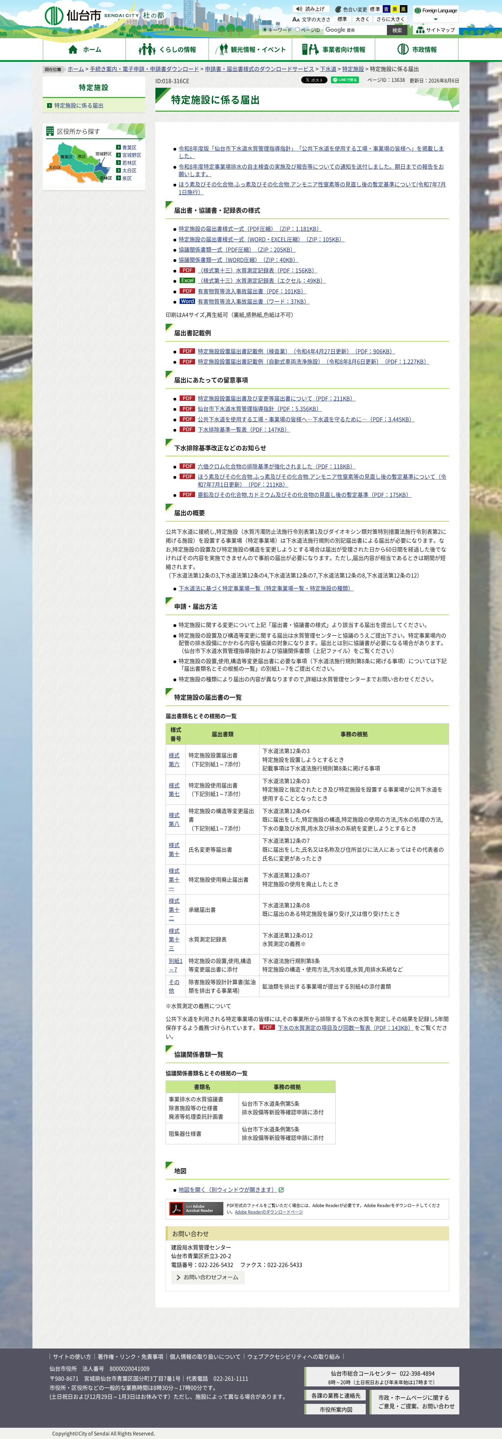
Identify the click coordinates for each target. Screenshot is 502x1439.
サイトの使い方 (72, 1356)
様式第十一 (174, 879)
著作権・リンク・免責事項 (130, 1356)
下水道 (328, 69)
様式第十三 (174, 939)
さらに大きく (390, 19)
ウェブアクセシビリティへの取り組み (293, 1356)
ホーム (76, 69)
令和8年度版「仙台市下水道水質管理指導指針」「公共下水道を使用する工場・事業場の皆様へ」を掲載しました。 (311, 152)
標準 (375, 8)
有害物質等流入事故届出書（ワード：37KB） (253, 301)
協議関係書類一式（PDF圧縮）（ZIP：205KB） (237, 249)
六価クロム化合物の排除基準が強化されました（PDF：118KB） (276, 466)
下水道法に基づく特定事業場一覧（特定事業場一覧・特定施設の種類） (266, 588)
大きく (362, 19)
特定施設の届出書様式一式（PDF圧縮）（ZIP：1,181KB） (250, 228)
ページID (310, 29)
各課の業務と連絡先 (336, 1395)
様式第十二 (174, 909)
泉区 (127, 177)
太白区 (129, 170)
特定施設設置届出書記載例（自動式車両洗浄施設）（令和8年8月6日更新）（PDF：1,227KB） (313, 361)
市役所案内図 (336, 1409)
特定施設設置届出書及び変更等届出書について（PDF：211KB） (276, 398)
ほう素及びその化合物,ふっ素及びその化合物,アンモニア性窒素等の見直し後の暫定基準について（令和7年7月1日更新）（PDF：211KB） (322, 480)
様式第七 (174, 789)
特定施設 (353, 69)
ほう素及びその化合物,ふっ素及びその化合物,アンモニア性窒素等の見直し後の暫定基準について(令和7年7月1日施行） (312, 188)
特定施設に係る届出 (78, 105)
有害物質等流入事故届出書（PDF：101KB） (252, 291)
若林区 (129, 162)
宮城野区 (131, 154)
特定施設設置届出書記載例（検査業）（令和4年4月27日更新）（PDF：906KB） (296, 351)
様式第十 (174, 849)
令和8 (186, 166)
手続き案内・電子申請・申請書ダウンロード (144, 69)
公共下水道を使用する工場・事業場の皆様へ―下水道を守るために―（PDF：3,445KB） (306, 419)
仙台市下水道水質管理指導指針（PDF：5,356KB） (260, 408)
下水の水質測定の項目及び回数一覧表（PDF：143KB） (346, 1027)
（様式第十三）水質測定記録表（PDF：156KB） (257, 270)
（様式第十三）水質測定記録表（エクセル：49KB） (262, 280)
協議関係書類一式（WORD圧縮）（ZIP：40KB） (238, 259)
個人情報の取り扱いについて (205, 1356)
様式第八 (174, 819)
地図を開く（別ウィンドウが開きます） (228, 1189)
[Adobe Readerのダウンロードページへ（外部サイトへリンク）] (196, 1205)
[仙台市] (104, 16)
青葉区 (129, 147)
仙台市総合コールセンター (363, 1373)
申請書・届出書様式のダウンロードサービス (259, 69)
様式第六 (174, 759)
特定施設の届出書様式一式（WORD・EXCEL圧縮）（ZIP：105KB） (262, 239)
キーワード (280, 29)
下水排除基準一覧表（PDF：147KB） (244, 429)
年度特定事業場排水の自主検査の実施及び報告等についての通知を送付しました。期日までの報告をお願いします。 (311, 170)
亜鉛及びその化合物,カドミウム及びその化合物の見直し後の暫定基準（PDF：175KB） (305, 494)
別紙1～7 (176, 965)
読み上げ (314, 8)
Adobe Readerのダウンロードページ (269, 1212)
